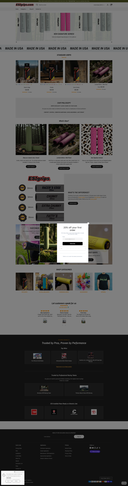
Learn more (8, 477)
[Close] (19, 471)
